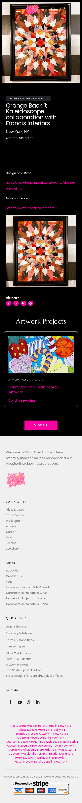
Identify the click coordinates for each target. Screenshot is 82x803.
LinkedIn (23, 303)
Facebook (8, 303)
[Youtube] (19, 702)
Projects (41, 98)
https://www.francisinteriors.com (30, 208)
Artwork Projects (21, 98)
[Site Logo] (33, 10)
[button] (53, 10)
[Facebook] (10, 702)
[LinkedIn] (38, 702)
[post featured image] (41, 354)
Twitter (16, 303)
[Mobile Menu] (19, 10)
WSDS (74, 776)
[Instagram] (28, 702)
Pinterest (30, 303)
